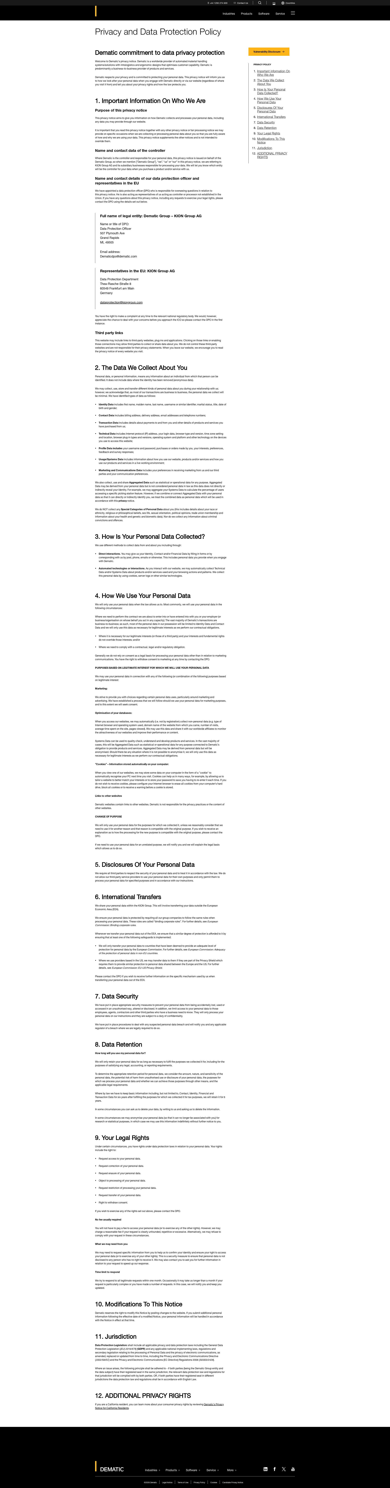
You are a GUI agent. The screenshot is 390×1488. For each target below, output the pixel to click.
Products (171, 1469)
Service (211, 1469)
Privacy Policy (199, 1482)
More (230, 1469)
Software (191, 1469)
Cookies (213, 1482)
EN (274, 3)
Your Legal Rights (268, 133)
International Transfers (271, 116)
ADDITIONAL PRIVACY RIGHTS (272, 155)
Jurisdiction (264, 147)
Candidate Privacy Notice (232, 1482)
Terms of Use (183, 1482)
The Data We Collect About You (270, 81)
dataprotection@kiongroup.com (121, 302)
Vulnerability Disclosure (267, 51)
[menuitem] (217, 2)
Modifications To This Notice (271, 140)
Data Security (266, 122)
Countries (290, 3)
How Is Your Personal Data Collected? (271, 91)
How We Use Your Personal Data (269, 100)
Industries (151, 1469)
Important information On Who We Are (273, 72)
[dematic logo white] (109, 1469)
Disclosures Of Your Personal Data (270, 109)
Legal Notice (167, 1482)
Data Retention (267, 127)
